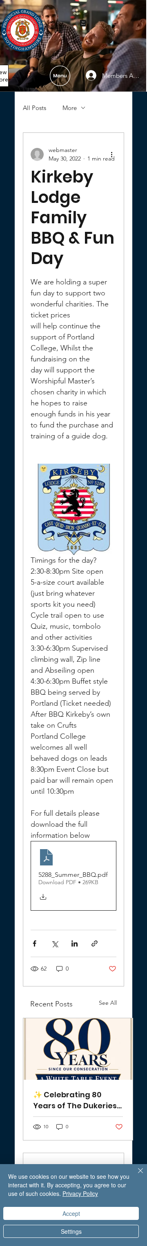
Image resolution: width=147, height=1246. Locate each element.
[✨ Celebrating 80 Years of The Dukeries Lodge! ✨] (78, 1049)
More (69, 108)
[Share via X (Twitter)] (54, 943)
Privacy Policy (80, 1193)
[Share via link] (94, 943)
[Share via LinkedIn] (74, 943)
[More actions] (111, 154)
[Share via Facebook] (34, 943)
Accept (71, 1213)
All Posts (34, 108)
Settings (71, 1231)
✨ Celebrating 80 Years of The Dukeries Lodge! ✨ (75, 1100)
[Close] (135, 1175)
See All (108, 1002)
